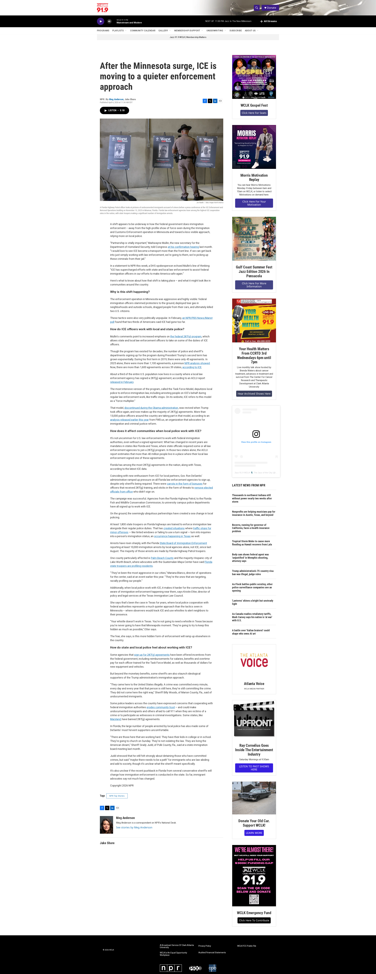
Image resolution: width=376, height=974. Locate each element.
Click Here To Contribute (254, 920)
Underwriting (215, 30)
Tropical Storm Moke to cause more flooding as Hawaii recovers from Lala (252, 543)
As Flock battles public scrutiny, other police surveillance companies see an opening (252, 587)
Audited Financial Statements (212, 952)
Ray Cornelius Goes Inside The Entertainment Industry (254, 749)
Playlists (118, 30)
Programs (103, 30)
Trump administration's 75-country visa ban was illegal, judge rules (252, 572)
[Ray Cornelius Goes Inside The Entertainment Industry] (254, 719)
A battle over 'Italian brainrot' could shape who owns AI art (251, 632)
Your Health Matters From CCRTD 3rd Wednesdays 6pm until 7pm (254, 355)
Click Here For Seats (254, 113)
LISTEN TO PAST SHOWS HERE (254, 768)
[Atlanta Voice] (254, 660)
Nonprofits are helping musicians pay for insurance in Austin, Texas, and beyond (253, 513)
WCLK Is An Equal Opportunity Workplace (173, 954)
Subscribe (236, 30)
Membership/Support (187, 30)
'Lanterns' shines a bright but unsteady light (252, 602)
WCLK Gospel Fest (254, 105)
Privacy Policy (204, 946)
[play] (100, 21)
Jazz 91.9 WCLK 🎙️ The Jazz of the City (253, 472)
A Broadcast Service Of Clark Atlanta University (177, 946)
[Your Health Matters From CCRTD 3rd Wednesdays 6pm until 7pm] (254, 320)
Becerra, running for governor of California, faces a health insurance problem (251, 528)
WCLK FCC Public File (246, 946)
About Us (250, 30)
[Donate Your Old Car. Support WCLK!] (254, 798)
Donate (271, 7)
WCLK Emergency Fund (254, 913)
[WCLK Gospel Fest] (254, 77)
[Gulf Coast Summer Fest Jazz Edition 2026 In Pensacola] (254, 239)
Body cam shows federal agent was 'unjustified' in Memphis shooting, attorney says (250, 557)
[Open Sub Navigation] (126, 30)
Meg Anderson (116, 99)
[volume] (109, 21)
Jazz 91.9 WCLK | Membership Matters (188, 37)
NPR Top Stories (117, 796)
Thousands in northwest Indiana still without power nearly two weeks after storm (252, 498)
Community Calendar (143, 30)
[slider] (114, 21)
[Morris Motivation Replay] (254, 147)
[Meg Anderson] (106, 825)
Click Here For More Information (254, 285)
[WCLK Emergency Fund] (254, 875)
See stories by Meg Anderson (134, 827)
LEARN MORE (254, 833)
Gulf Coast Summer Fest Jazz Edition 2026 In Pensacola (254, 271)
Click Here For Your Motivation (254, 203)
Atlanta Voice (254, 683)
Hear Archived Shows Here (254, 393)
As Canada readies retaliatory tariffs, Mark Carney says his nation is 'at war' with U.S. (252, 617)
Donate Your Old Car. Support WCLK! (254, 823)
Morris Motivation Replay (254, 177)
